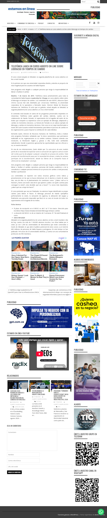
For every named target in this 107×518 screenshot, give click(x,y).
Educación (10, 34)
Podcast (41, 23)
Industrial (67, 381)
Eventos (16, 34)
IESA (59, 407)
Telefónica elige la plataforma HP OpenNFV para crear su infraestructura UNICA (23, 291)
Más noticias (63, 23)
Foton (38, 401)
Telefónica (45, 72)
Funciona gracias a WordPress (68, 515)
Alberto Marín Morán (30, 72)
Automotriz (33, 381)
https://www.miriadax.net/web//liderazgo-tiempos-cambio (40, 211)
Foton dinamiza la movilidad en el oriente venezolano (38, 392)
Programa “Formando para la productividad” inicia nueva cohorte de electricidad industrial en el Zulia (61, 395)
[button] (101, 512)
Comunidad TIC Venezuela (26, 23)
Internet (22, 34)
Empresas (11, 381)
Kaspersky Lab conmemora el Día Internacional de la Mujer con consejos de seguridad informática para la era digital (57, 292)
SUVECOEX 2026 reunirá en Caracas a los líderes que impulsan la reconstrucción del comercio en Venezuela (17, 395)
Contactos (51, 23)
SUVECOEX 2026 (19, 407)
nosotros (10, 23)
